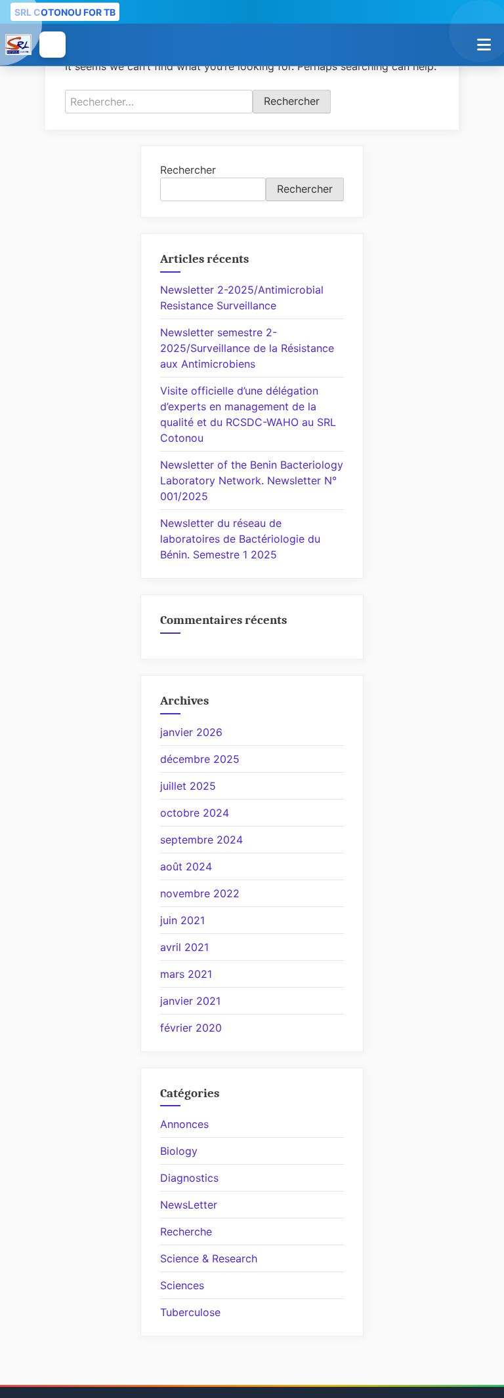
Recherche (186, 1231)
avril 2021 (184, 947)
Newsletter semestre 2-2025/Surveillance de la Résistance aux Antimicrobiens (247, 348)
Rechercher (188, 169)
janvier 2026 (191, 732)
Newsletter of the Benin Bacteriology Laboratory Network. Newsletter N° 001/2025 (251, 480)
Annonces (184, 1124)
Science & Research (208, 1258)
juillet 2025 (188, 785)
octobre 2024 (194, 812)
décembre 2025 (200, 759)
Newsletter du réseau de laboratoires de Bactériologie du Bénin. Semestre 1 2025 (240, 538)
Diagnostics (189, 1177)
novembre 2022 (200, 893)
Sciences (182, 1285)
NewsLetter (188, 1204)
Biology (179, 1150)
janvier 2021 (190, 1000)
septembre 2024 (201, 839)
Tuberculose (190, 1312)
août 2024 (186, 866)
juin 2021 (182, 920)
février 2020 (191, 1027)
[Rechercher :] (159, 101)
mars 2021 (186, 974)
